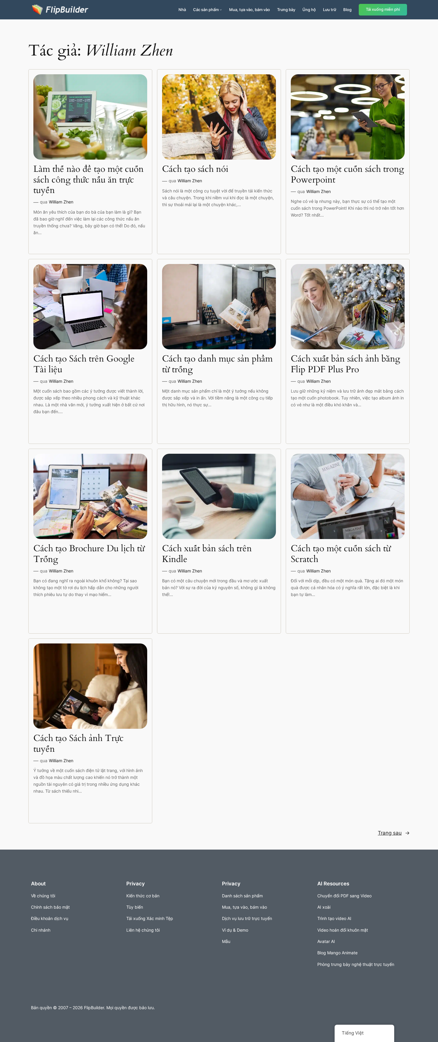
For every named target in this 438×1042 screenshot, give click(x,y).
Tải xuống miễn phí (383, 9)
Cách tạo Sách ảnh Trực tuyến (78, 743)
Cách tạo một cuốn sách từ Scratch (341, 554)
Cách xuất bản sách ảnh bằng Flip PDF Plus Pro (345, 364)
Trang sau (394, 833)
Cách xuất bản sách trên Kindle (207, 554)
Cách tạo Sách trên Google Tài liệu (84, 364)
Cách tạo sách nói (195, 169)
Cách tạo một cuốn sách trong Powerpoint (347, 174)
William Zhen (61, 201)
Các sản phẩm (206, 9)
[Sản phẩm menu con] (221, 9)
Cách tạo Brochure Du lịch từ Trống (89, 554)
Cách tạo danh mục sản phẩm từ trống (217, 364)
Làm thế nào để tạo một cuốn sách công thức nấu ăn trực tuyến (88, 180)
